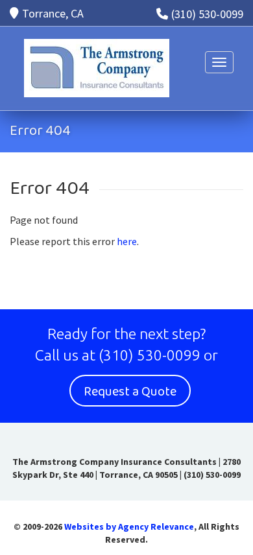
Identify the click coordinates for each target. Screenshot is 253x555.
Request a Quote (130, 391)
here (127, 241)
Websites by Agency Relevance (129, 526)
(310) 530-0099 (207, 13)
